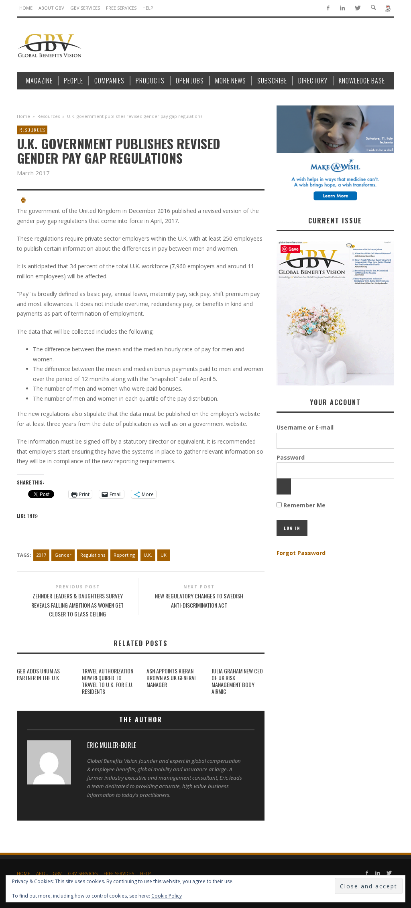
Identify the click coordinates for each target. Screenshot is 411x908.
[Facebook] (327, 8)
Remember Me (304, 505)
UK (164, 555)
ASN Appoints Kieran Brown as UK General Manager (171, 678)
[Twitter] (357, 8)
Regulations (92, 555)
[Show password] (284, 486)
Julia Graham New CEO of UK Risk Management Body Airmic (237, 681)
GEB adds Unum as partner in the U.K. (38, 674)
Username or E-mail (305, 427)
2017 (41, 555)
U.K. (148, 555)
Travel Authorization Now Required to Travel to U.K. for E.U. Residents (107, 681)
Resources (48, 116)
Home (23, 116)
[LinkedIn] (342, 8)
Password (291, 457)
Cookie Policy (166, 895)
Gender (63, 555)
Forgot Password (301, 553)
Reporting (124, 555)
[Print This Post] (23, 201)
